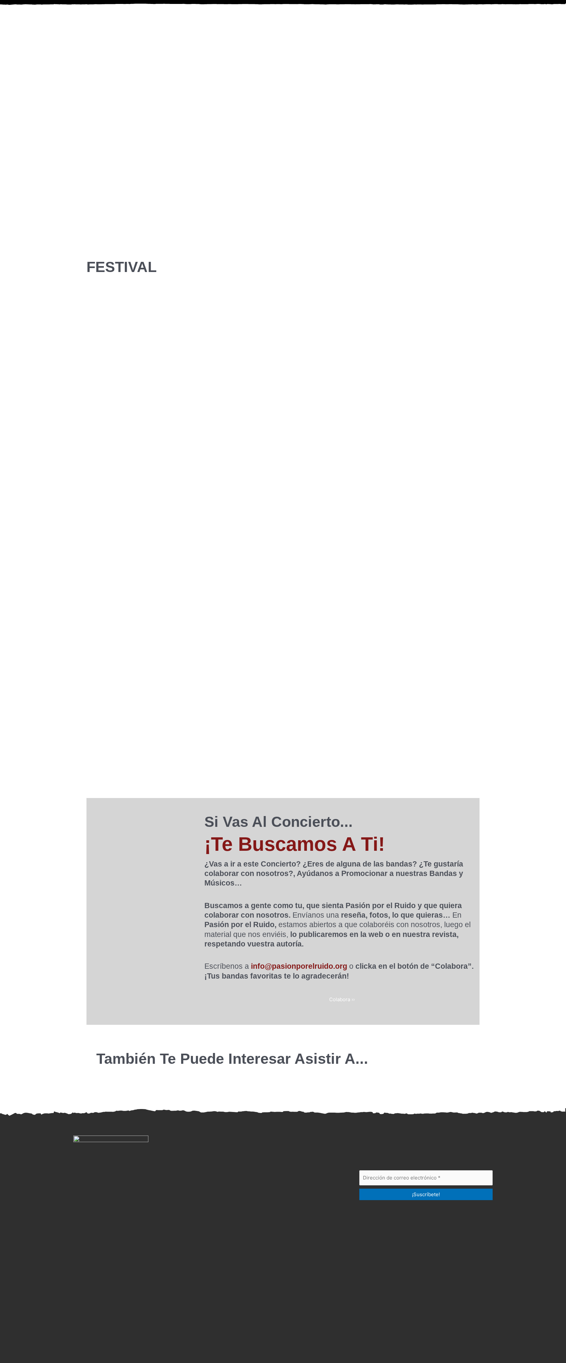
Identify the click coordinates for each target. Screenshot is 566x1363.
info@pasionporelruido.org (299, 966)
